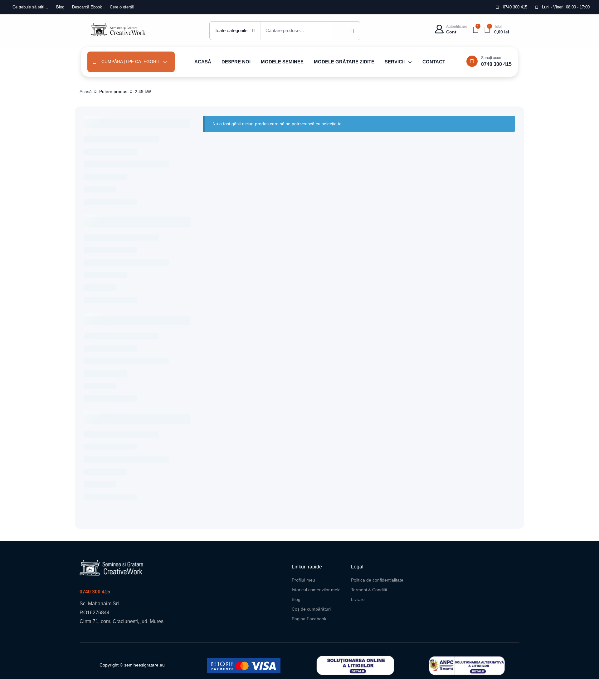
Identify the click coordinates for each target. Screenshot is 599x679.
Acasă (86, 91)
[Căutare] (346, 30)
